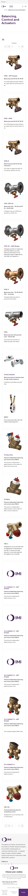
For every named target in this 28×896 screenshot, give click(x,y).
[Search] (22, 6)
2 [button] (12, 46)
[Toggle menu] (25, 6)
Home (5, 10)
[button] (6, 47)
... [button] (15, 46)
